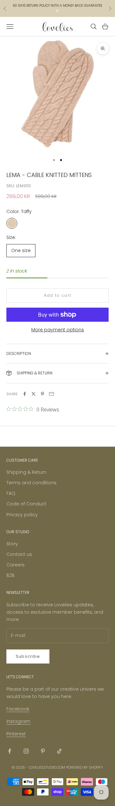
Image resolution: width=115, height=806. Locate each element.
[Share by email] (51, 393)
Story (12, 544)
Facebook (17, 709)
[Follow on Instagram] (26, 751)
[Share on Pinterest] (42, 393)
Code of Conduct (26, 504)
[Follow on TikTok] (59, 751)
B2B (10, 575)
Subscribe (28, 656)
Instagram (18, 721)
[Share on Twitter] (33, 393)
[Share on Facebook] (24, 393)
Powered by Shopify (84, 767)
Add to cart (57, 295)
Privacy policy (22, 514)
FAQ (10, 493)
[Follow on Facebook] (9, 751)
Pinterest (16, 734)
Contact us (19, 554)
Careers (15, 565)
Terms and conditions (31, 483)
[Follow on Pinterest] (43, 751)
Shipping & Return (26, 472)
